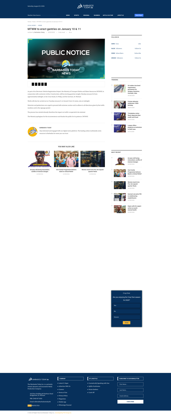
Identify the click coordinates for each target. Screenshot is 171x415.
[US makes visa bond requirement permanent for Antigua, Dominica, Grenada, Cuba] (120, 89)
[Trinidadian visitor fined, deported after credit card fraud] (120, 116)
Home (29, 21)
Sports (76, 15)
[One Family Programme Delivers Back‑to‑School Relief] (66, 159)
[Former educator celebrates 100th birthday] (120, 104)
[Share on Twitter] (36, 84)
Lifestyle (120, 15)
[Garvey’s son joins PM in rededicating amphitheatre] (120, 197)
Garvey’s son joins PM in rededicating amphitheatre (134, 196)
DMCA (30, 405)
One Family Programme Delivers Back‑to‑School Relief (135, 172)
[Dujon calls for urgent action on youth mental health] (120, 209)
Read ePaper (139, 15)
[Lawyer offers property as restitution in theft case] (120, 128)
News (68, 15)
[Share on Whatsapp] (42, 84)
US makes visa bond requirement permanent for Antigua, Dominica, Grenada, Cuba (134, 89)
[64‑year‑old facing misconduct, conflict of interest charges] (40, 159)
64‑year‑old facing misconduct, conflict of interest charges (135, 160)
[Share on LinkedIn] (39, 84)
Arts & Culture (108, 15)
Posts (34, 21)
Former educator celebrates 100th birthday (133, 103)
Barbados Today (39, 32)
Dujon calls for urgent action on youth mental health (134, 208)
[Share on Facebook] (33, 84)
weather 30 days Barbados (49, 15)
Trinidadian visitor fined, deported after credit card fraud (134, 115)
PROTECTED (35, 405)
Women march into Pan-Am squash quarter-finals (134, 184)
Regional (86, 15)
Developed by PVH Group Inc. (63, 413)
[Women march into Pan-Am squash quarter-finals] (92, 159)
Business (97, 15)
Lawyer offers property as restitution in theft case (135, 127)
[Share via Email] (45, 84)
